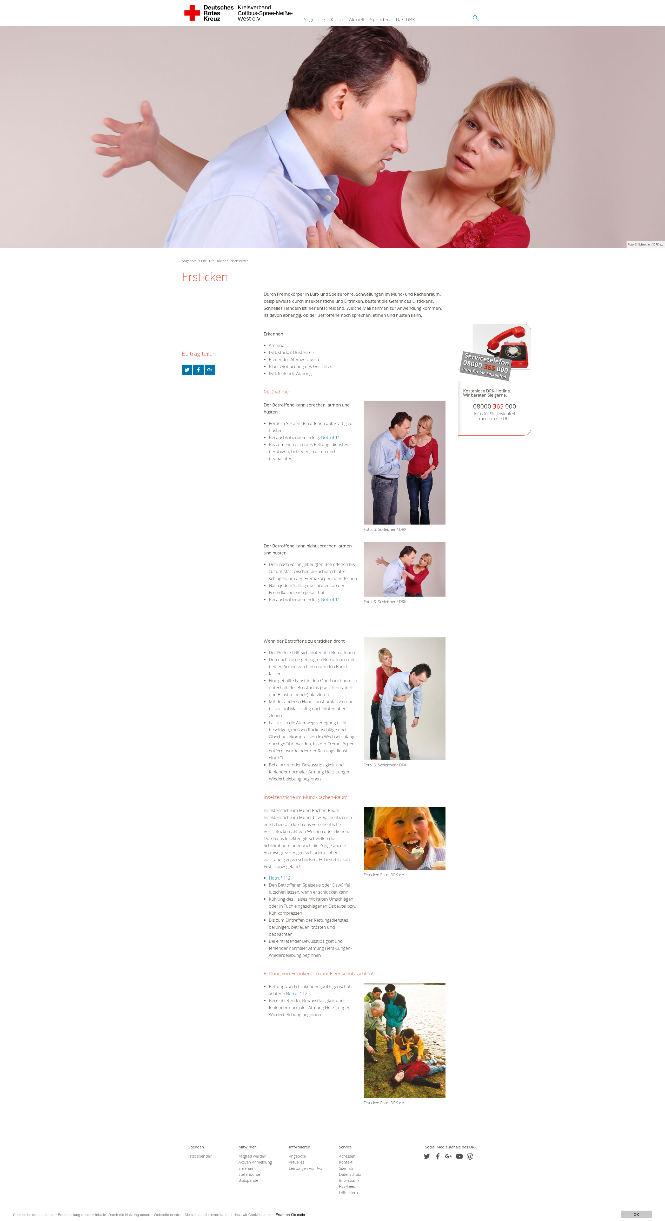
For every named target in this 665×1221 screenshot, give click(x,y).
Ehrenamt (247, 1168)
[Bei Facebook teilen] (198, 370)
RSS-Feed (347, 1186)
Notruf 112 (332, 437)
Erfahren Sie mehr (290, 1214)
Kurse (337, 19)
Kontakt (346, 1162)
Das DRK (405, 19)
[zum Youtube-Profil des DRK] (459, 1156)
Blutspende (248, 1180)
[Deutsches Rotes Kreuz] (209, 13)
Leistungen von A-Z (306, 1168)
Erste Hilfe (206, 261)
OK (636, 1214)
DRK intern (348, 1192)
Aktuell (356, 19)
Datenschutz (350, 1174)
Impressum (349, 1180)
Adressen (347, 1156)
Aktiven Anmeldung (255, 1162)
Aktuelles (296, 1162)
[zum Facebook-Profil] (427, 1156)
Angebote (314, 19)
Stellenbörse (249, 1174)
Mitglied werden (252, 1156)
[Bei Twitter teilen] (187, 370)
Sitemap (346, 1168)
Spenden (380, 19)
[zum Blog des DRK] (470, 1156)
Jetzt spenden (200, 1156)
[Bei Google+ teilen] (210, 370)
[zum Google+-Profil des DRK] (448, 1156)
